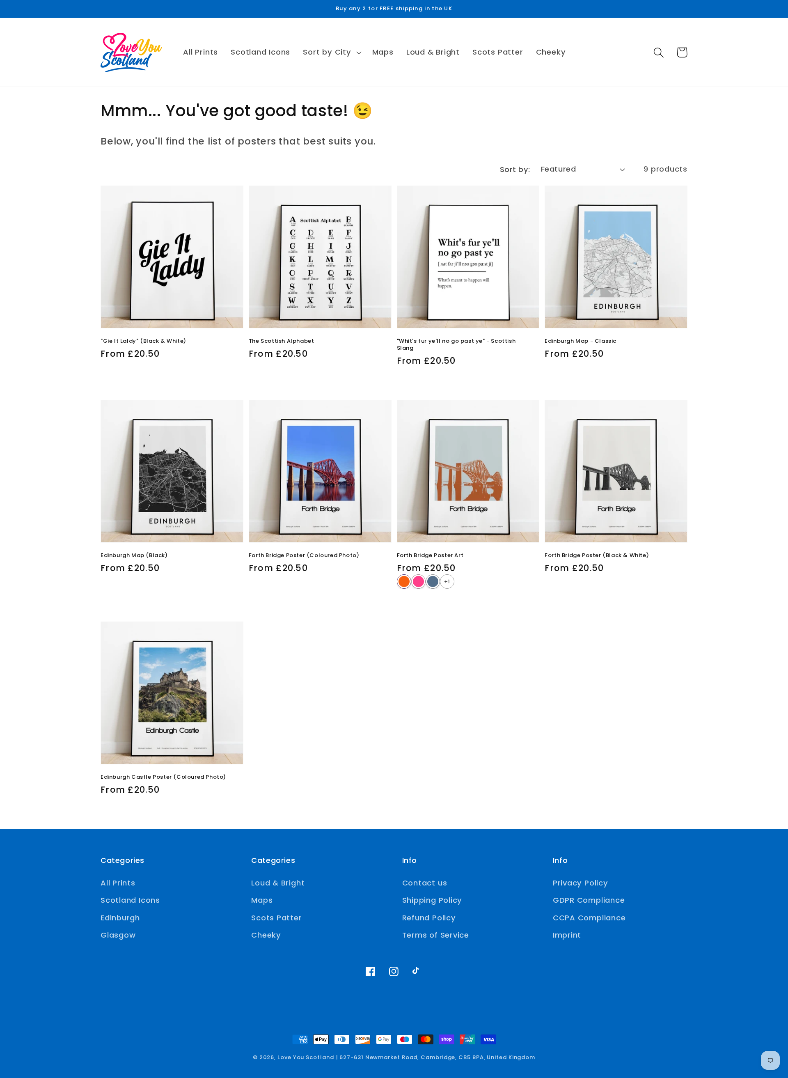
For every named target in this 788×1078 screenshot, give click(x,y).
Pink (418, 581)
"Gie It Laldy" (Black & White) (143, 340)
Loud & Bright (278, 883)
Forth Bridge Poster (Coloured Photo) (304, 555)
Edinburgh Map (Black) (134, 555)
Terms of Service (435, 935)
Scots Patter (276, 918)
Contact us (424, 883)
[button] (331, 52)
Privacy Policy (580, 883)
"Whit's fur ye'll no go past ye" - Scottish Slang (456, 344)
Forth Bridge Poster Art (430, 555)
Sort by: (515, 169)
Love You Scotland (305, 1057)
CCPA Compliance (589, 918)
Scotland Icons (130, 900)
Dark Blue (433, 581)
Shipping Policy (432, 900)
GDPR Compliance (589, 900)
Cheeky (266, 935)
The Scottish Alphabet (281, 340)
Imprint (567, 935)
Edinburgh (120, 918)
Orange (404, 581)
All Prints (118, 883)
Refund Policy (429, 918)
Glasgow (118, 935)
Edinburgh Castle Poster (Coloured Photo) (163, 776)
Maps (262, 900)
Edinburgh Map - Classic (580, 340)
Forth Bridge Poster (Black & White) (597, 555)
